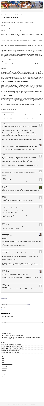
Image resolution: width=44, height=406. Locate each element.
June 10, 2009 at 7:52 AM (5, 234)
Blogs (3, 362)
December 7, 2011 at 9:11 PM (7, 179)
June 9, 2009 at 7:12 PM (5, 197)
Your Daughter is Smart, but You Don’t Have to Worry (8, 109)
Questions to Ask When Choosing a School (7, 112)
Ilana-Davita (3, 186)
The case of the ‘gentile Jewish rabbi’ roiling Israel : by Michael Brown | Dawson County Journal (18, 337)
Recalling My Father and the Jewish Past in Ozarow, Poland (12, 350)
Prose (17, 404)
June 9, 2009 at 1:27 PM (5, 155)
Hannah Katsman (5, 327)
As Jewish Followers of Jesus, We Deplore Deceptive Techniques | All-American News (16, 331)
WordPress (30, 404)
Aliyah (9, 10)
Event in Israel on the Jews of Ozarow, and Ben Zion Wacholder (13, 348)
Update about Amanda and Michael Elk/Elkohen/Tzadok (18, 327)
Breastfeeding (14, 10)
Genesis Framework (23, 404)
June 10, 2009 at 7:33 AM (5, 224)
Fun (2, 376)
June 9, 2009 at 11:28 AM (5, 124)
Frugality (3, 374)
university (31, 118)
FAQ (2, 372)
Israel (26, 118)
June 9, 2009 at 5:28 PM (5, 187)
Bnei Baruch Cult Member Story (7, 364)
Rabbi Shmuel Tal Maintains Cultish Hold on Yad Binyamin (12, 346)
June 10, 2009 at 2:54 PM (5, 271)
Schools (28, 118)
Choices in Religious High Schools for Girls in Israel (10, 352)
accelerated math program (21, 114)
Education (8, 118)
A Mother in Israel (13, 5)
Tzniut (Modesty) (29, 10)
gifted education (18, 118)
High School (23, 118)
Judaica (38, 10)
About (35, 10)
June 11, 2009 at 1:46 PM (5, 285)
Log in (34, 404)
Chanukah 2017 (4, 10)
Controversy (4, 370)
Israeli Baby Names (21, 10)
